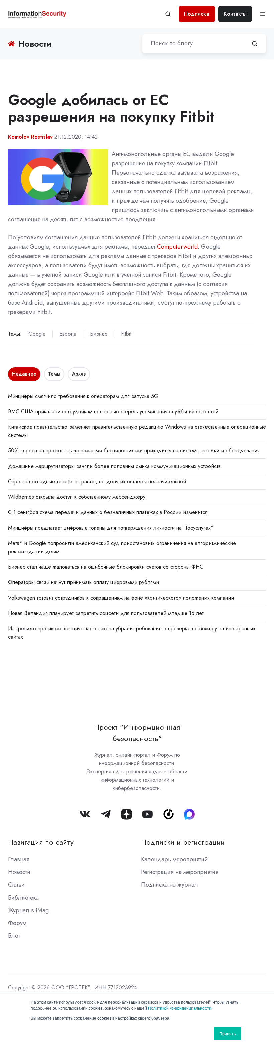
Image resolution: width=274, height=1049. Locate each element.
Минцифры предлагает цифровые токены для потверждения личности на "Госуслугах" (110, 528)
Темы (54, 374)
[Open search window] (168, 14)
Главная (18, 859)
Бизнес (98, 334)
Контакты (235, 14)
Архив (79, 374)
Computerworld (177, 246)
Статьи (16, 884)
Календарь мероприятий (174, 859)
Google (37, 334)
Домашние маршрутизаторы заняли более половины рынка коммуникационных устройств (114, 466)
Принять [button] (227, 1033)
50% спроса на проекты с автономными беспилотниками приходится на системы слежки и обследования (134, 450)
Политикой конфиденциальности (179, 1008)
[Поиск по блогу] (254, 43)
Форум (17, 923)
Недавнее (24, 374)
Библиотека (23, 897)
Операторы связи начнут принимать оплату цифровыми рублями (83, 582)
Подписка (196, 14)
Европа (67, 334)
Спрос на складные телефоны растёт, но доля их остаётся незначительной (97, 481)
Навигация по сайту (41, 842)
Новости (19, 872)
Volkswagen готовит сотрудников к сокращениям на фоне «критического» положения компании (121, 598)
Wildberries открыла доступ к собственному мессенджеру (76, 497)
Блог (14, 935)
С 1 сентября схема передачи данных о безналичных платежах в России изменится (108, 512)
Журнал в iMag (28, 910)
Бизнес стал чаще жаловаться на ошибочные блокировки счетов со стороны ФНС (105, 567)
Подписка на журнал (169, 884)
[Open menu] (262, 14)
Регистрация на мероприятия (179, 872)
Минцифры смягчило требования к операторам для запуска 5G (83, 396)
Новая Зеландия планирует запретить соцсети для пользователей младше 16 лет (106, 613)
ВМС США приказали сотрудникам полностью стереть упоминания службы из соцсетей (113, 411)
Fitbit (126, 334)
